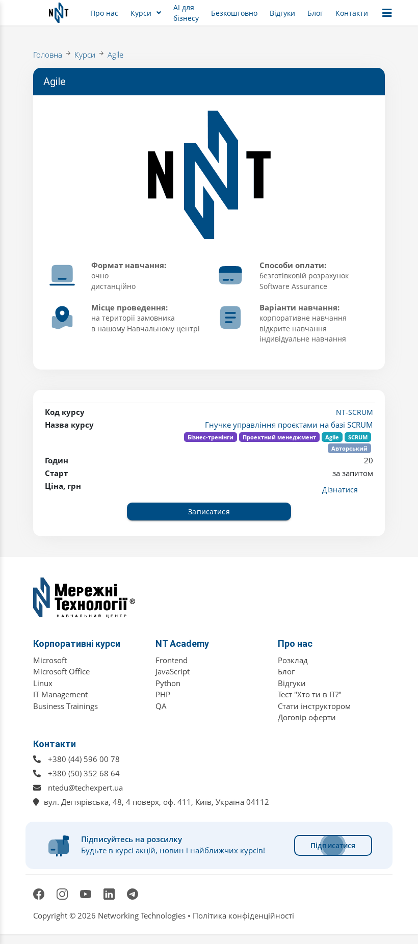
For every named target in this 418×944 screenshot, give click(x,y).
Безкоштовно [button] (234, 13)
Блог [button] (315, 13)
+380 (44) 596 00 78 (84, 759)
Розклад (293, 660)
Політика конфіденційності (243, 915)
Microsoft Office (61, 671)
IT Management (60, 694)
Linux (43, 683)
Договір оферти (307, 717)
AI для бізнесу (186, 13)
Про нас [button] (104, 13)
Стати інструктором (314, 706)
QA (161, 706)
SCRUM (358, 437)
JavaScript (172, 671)
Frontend (171, 660)
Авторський (349, 448)
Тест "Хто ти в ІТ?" (310, 694)
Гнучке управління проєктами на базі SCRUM (289, 424)
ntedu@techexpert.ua (85, 787)
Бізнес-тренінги (210, 437)
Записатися (208, 511)
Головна (47, 54)
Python (167, 683)
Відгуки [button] (282, 13)
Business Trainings (65, 706)
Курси (84, 54)
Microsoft (50, 660)
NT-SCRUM (354, 412)
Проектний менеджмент (279, 437)
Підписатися (333, 845)
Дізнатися (340, 489)
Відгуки (292, 683)
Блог (286, 671)
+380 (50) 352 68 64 (84, 773)
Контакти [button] (351, 13)
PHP (162, 694)
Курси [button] (140, 13)
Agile (115, 54)
